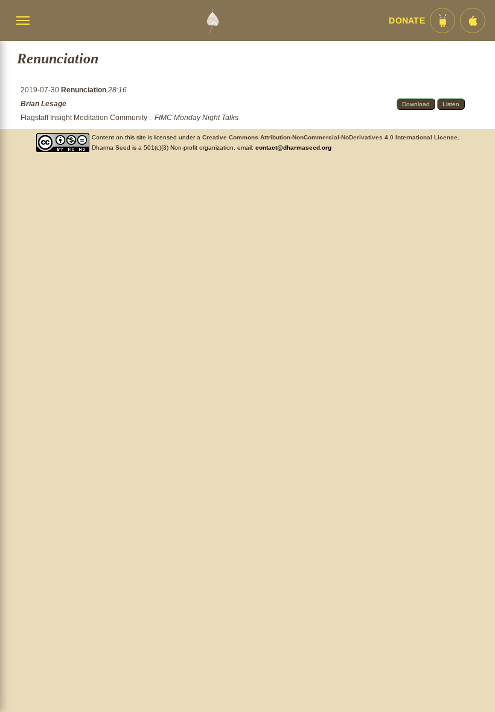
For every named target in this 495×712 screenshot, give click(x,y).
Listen (450, 104)
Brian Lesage (43, 104)
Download (416, 104)
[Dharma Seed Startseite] (212, 20)
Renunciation (84, 90)
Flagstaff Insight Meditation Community (84, 117)
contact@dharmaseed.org (293, 147)
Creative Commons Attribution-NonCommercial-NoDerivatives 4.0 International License (330, 137)
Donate (407, 20)
